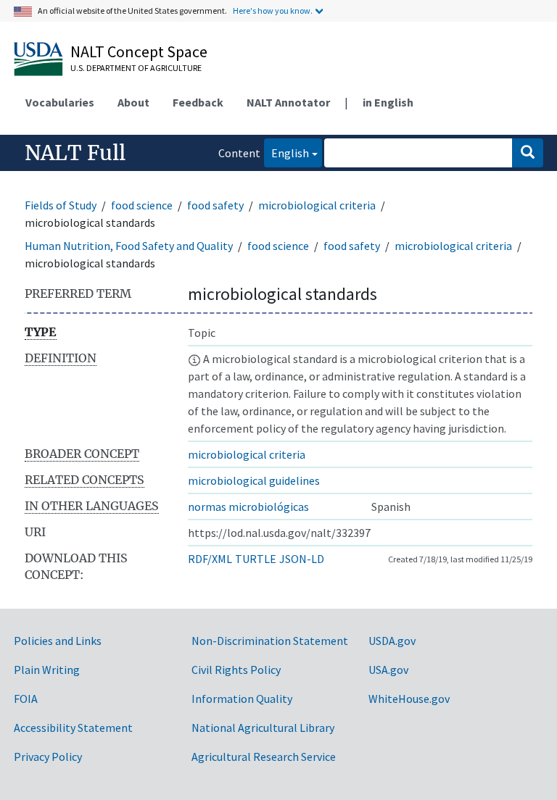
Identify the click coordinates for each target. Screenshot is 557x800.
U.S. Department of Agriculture (136, 67)
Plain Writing (47, 669)
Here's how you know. (273, 10)
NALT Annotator (288, 102)
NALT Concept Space (138, 51)
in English (388, 102)
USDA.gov (392, 640)
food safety (215, 205)
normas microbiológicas (248, 506)
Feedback (198, 102)
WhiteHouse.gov (409, 698)
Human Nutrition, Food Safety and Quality (129, 245)
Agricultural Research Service (263, 756)
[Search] (527, 152)
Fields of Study (60, 205)
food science (142, 205)
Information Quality (241, 698)
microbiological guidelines (254, 480)
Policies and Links (58, 640)
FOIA (26, 698)
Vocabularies (59, 102)
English (286, 152)
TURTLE (255, 558)
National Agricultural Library (262, 727)
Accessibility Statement (73, 727)
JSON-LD (301, 558)
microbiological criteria (317, 205)
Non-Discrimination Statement (269, 640)
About (133, 102)
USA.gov (388, 669)
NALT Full (75, 153)
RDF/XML (210, 558)
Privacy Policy (48, 756)
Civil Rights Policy (236, 669)
